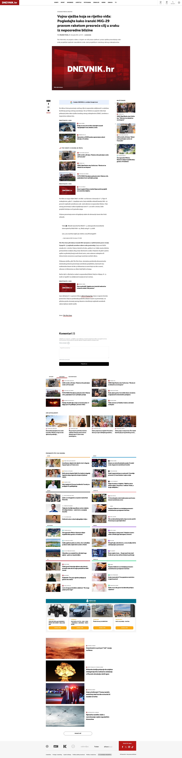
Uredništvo (48, 754)
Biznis (103, 2)
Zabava (110, 2)
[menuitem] (179, 2)
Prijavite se (84, 364)
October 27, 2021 (77, 238)
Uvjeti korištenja (67, 754)
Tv (116, 2)
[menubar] (179, 2)
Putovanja (87, 2)
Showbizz (70, 2)
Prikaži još (78, 733)
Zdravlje (96, 2)
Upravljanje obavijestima (105, 754)
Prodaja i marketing (57, 754)
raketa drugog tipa (87, 296)
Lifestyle (78, 2)
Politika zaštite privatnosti (79, 754)
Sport (63, 2)
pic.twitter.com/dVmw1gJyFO (87, 234)
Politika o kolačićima (91, 754)
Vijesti (56, 2)
